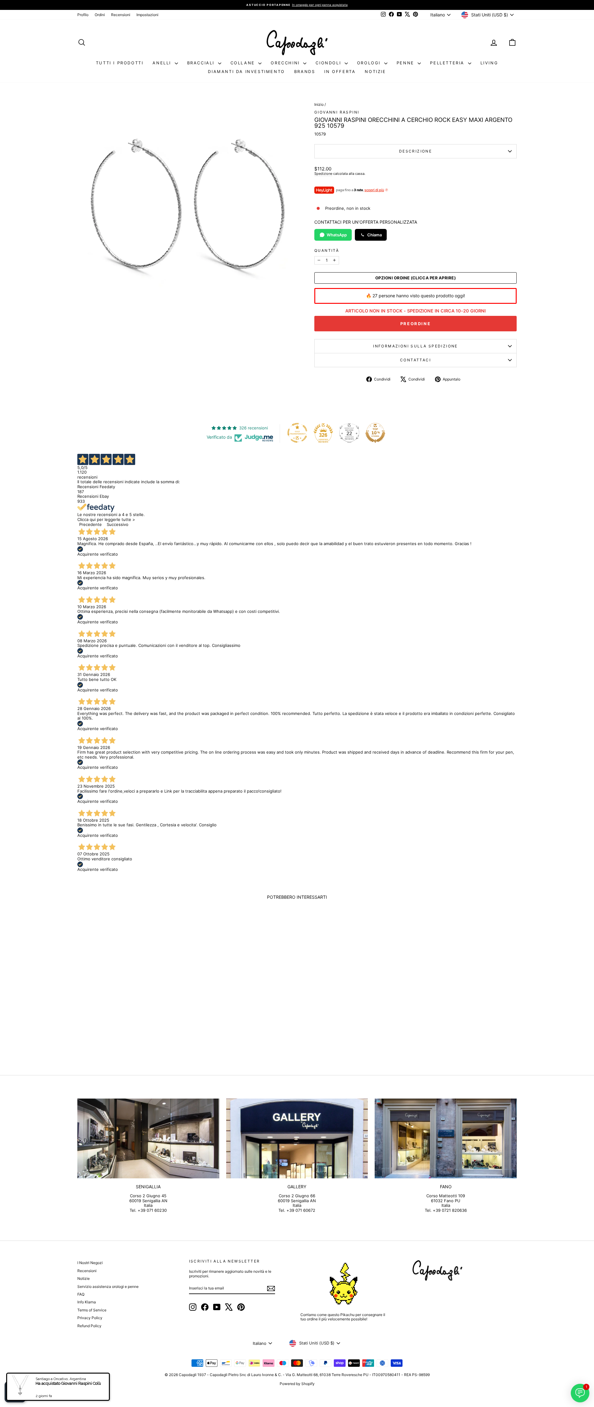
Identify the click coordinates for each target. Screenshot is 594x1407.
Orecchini (286, 62)
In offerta (339, 71)
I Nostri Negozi (90, 1262)
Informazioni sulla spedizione (415, 346)
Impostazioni (147, 14)
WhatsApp (337, 234)
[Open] (15, 1391)
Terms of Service (91, 1310)
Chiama (374, 234)
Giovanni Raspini (336, 112)
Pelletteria (448, 62)
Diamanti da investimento (246, 71)
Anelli (163, 62)
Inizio (319, 104)
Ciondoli (329, 62)
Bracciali (202, 62)
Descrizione (415, 151)
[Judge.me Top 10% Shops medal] (375, 433)
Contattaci (415, 360)
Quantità (326, 250)
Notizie (375, 71)
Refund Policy (89, 1325)
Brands (304, 71)
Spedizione (323, 173)
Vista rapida (129, 1013)
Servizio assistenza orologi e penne (108, 1286)
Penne (406, 62)
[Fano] (446, 1138)
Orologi (370, 62)
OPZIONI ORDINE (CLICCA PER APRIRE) (415, 278)
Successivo (117, 524)
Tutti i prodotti (120, 62)
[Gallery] (297, 1138)
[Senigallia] (148, 1138)
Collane (243, 62)
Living (489, 62)
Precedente (90, 524)
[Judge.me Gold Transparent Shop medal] (297, 433)
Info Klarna (86, 1302)
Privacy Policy (89, 1317)
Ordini (100, 14)
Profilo (82, 14)
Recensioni (120, 14)
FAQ (80, 1294)
